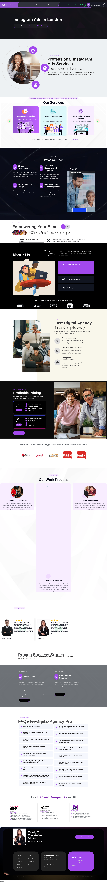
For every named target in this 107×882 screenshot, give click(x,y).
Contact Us (44, 4)
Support (19, 861)
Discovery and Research (17, 500)
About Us (30, 858)
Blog (29, 864)
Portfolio (19, 864)
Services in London (24, 717)
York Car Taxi (29, 677)
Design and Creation (90, 500)
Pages (49, 4)
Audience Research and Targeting (50, 168)
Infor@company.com (50, 860)
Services (38, 4)
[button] (9, 121)
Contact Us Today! (73, 139)
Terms (19, 855)
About (32, 4)
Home (28, 4)
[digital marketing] (7, 4)
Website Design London (26, 116)
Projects (19, 867)
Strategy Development (53, 581)
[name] (103, 5)
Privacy (19, 858)
